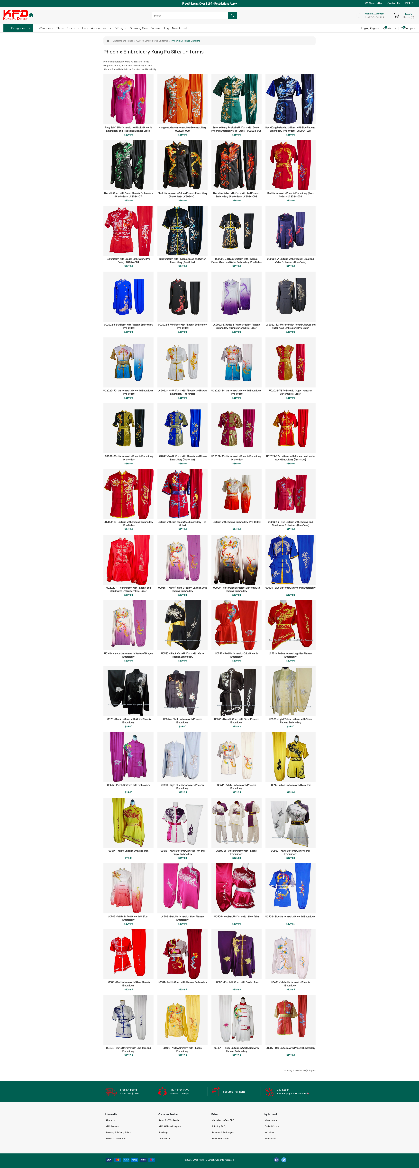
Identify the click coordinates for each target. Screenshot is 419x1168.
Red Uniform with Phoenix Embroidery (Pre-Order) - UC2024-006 (290, 195)
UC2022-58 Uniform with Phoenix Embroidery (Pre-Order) (128, 326)
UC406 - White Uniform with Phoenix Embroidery (290, 984)
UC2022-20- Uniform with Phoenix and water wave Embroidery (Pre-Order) (290, 458)
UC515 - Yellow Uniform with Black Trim (290, 785)
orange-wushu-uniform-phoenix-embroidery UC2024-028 (182, 129)
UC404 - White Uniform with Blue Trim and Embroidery (128, 1050)
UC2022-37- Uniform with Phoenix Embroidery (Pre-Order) (129, 458)
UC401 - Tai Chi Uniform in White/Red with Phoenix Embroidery (236, 1050)
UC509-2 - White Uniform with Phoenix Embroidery (236, 853)
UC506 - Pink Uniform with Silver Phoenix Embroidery (182, 918)
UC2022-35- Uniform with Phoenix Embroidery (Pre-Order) (236, 458)
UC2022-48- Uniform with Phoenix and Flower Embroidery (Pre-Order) (182, 392)
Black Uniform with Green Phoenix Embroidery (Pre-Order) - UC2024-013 (128, 195)
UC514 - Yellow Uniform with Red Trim (128, 851)
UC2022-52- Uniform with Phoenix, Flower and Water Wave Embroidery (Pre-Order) (291, 326)
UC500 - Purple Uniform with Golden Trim (236, 982)
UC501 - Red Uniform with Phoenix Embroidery (182, 982)
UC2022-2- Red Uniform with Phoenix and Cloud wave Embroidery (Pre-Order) (290, 524)
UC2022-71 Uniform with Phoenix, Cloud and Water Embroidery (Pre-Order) (290, 261)
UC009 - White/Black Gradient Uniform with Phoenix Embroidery (236, 589)
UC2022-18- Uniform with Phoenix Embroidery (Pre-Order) (128, 524)
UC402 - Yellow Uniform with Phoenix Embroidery (182, 1050)
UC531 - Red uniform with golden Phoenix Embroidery (290, 655)
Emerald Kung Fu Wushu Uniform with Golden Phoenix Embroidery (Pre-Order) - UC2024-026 (236, 129)
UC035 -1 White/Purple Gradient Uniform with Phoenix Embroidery (182, 589)
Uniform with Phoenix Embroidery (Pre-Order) (237, 522)
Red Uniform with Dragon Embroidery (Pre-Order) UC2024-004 (128, 261)
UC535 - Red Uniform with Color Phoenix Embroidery (236, 655)
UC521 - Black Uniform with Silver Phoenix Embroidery (236, 721)
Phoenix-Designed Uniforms (185, 40)
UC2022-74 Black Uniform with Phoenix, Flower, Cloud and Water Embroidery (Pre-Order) (236, 261)
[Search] (232, 15)
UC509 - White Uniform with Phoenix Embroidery (290, 853)
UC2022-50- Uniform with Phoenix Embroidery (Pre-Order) (128, 392)
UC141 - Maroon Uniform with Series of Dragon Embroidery (128, 655)
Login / (365, 28)
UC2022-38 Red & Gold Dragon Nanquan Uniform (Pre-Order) (290, 392)
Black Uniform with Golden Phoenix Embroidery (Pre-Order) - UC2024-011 (182, 195)
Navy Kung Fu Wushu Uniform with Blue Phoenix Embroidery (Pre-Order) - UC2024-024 (290, 129)
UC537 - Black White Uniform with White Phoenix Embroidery (182, 655)
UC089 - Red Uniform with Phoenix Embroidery (290, 1048)
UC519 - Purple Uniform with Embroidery (128, 785)
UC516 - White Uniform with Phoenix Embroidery (236, 787)
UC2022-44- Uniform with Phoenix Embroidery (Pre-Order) (236, 392)
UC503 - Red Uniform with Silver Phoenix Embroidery (128, 984)
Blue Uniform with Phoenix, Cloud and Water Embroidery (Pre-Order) (182, 261)
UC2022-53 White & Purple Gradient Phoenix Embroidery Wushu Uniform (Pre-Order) (236, 326)
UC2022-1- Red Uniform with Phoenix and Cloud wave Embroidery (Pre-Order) (128, 589)
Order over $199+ (129, 1093)
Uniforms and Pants (123, 40)
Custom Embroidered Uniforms (152, 40)
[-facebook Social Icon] (276, 1159)
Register (375, 28)
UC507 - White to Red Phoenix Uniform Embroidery (128, 918)
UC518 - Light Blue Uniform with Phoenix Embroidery (182, 787)
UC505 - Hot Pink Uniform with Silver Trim (236, 916)
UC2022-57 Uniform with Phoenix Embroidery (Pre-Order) (182, 326)
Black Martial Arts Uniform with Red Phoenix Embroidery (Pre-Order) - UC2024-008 (236, 195)
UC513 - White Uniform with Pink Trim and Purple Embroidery (183, 853)
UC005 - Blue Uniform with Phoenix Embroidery (290, 587)
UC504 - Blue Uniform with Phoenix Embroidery (290, 916)
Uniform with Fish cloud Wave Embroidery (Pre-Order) (182, 524)
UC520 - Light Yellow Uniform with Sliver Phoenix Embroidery (290, 721)
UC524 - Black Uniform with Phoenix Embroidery (182, 721)
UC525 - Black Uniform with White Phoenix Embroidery (128, 721)
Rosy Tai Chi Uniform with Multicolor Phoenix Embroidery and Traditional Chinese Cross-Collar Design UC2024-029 (128, 131)
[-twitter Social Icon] (283, 1159)
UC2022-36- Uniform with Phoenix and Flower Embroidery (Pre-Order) (182, 458)
